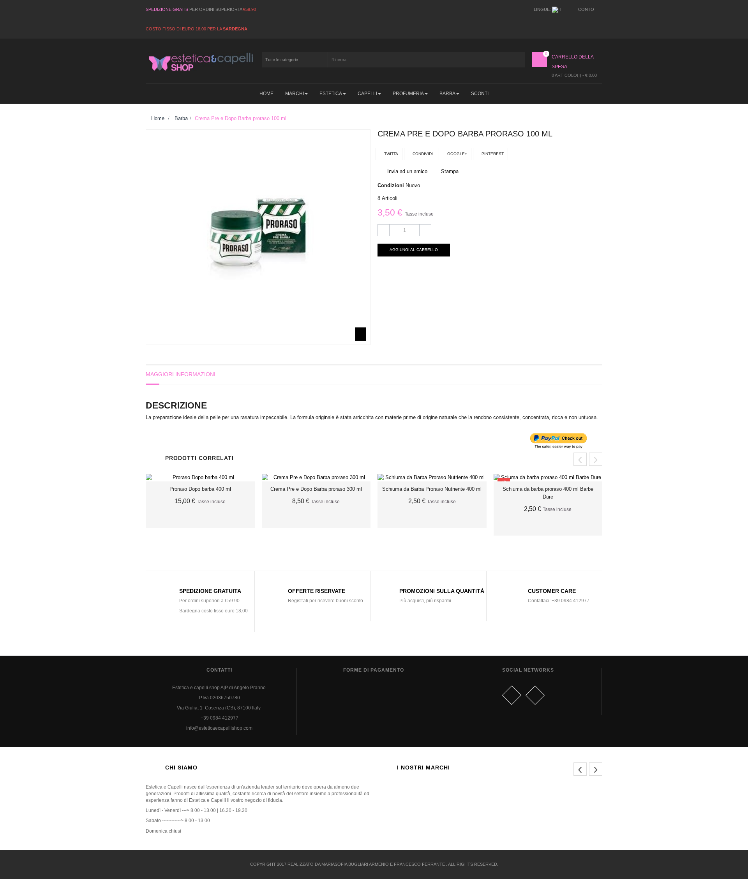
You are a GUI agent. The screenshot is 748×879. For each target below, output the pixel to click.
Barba (181, 118)
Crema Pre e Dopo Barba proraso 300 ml (316, 489)
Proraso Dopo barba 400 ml (200, 489)
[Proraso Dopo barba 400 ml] (200, 477)
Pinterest (492, 154)
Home (157, 118)
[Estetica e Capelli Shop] (200, 61)
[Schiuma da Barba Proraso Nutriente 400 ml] (432, 477)
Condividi (422, 154)
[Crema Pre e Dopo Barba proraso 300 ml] (316, 477)
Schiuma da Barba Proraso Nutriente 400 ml (432, 489)
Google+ (456, 154)
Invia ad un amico (407, 171)
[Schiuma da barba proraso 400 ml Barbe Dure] (548, 477)
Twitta (390, 154)
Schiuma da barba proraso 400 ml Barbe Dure (548, 493)
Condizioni (391, 185)
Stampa (450, 171)
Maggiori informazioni (180, 374)
